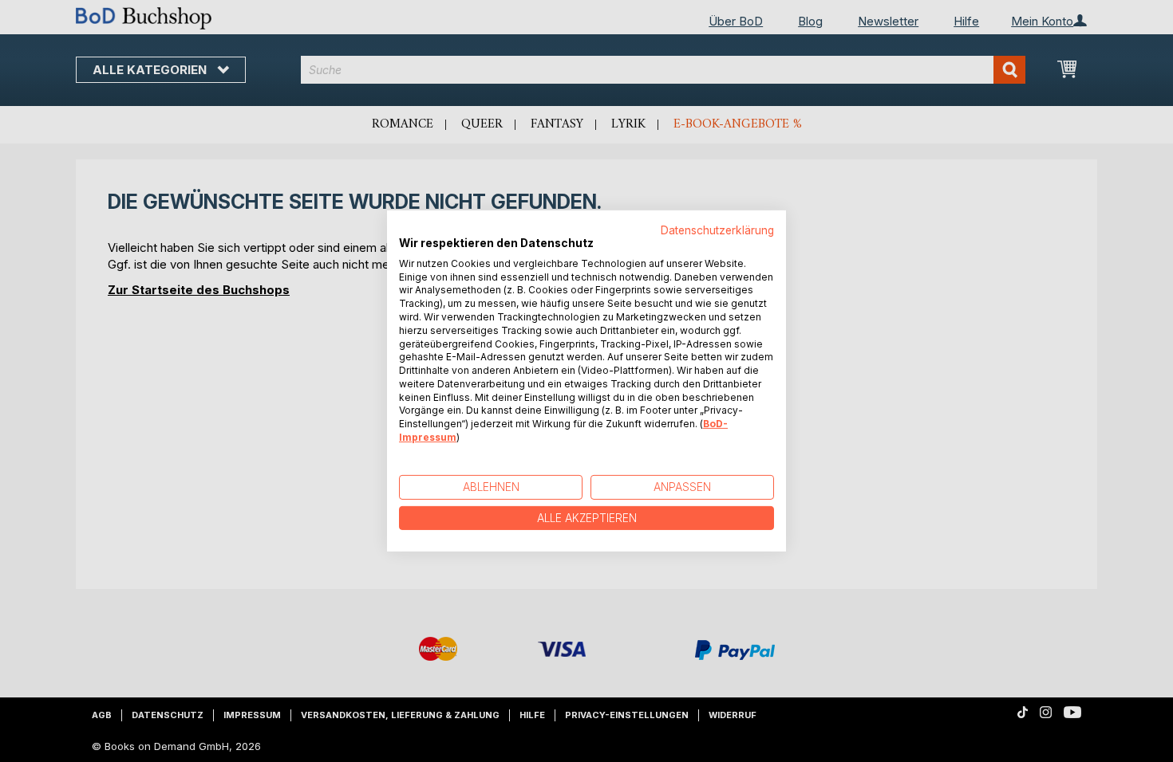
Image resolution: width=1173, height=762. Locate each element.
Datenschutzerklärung (717, 230)
